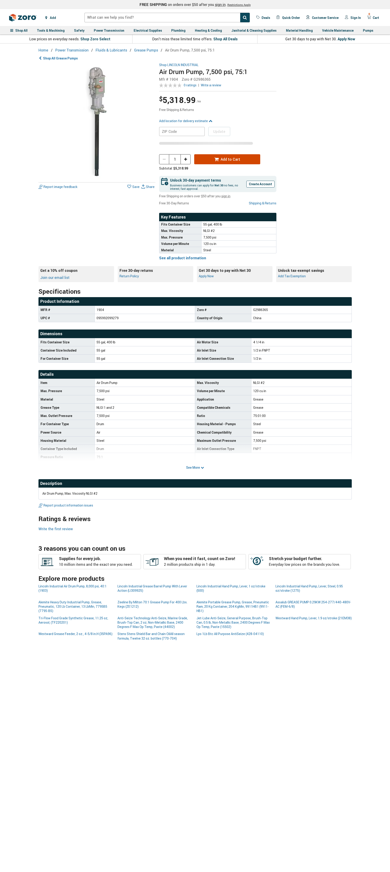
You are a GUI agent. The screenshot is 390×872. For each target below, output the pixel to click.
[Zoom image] (97, 121)
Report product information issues (68, 505)
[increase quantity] (186, 159)
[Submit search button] (245, 17)
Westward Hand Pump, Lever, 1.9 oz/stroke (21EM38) (313, 618)
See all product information (182, 257)
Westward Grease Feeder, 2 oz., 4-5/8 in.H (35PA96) (75, 634)
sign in (220, 4)
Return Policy (129, 276)
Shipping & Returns (262, 203)
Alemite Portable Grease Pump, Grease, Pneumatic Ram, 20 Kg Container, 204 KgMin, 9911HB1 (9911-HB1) (232, 606)
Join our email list (54, 277)
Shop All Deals (225, 38)
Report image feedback (60, 187)
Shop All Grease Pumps (60, 58)
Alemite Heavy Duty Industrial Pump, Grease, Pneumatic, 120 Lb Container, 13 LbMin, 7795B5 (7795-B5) (72, 606)
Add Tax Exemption (292, 276)
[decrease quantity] (164, 159)
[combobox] (167, 17)
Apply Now (346, 38)
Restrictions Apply (239, 5)
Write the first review (55, 528)
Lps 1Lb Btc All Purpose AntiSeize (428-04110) (230, 634)
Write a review (211, 85)
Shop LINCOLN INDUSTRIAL (179, 65)
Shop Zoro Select (95, 38)
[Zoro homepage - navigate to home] (22, 17)
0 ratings (190, 85)
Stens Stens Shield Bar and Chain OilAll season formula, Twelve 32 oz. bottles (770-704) (151, 636)
